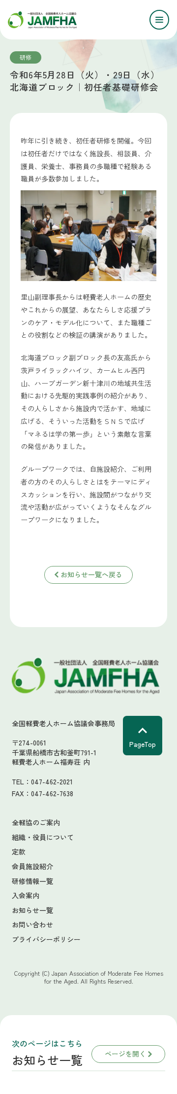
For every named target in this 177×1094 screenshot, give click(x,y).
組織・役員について (43, 837)
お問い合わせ (32, 924)
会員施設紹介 (32, 866)
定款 (19, 851)
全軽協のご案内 (36, 822)
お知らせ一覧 (32, 910)
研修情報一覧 (32, 881)
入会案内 (25, 895)
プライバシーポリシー (46, 939)
